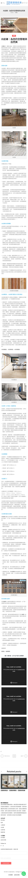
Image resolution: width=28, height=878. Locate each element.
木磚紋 (3, 46)
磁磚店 (3, 651)
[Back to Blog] (14, 756)
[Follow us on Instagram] (3, 845)
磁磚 (5, 601)
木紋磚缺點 (10, 349)
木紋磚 (4, 413)
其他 (16, 12)
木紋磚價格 (17, 349)
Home (12, 12)
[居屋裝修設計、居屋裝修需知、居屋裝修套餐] (14, 781)
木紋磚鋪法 (4, 349)
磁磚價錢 (8, 651)
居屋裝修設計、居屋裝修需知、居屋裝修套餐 (13, 790)
